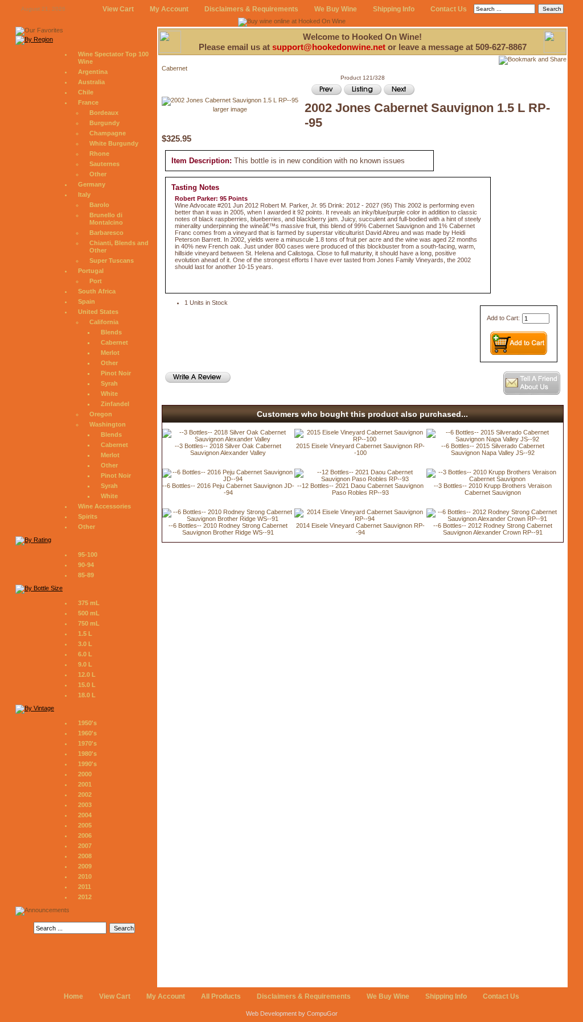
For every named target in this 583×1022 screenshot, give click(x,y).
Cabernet (114, 342)
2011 (84, 886)
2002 (85, 794)
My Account (169, 9)
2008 (85, 856)
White (109, 393)
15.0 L (87, 684)
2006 (85, 835)
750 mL (89, 623)
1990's (87, 763)
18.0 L (87, 695)
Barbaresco (106, 232)
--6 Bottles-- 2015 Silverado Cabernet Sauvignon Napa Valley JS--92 (492, 449)
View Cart (118, 9)
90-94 (86, 564)
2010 (85, 876)
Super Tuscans (111, 260)
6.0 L (85, 654)
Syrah (109, 383)
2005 (85, 825)
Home (73, 996)
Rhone (99, 153)
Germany (91, 184)
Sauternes (104, 163)
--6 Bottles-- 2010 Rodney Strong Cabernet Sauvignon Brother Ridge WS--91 (228, 529)
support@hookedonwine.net (328, 47)
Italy (84, 194)
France (88, 102)
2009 (85, 866)
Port (95, 281)
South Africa (97, 291)
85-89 (86, 575)
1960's (87, 733)
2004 (85, 815)
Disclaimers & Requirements (251, 9)
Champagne (107, 133)
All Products (221, 996)
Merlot (110, 352)
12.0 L (87, 674)
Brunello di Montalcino (106, 219)
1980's (87, 753)
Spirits (87, 516)
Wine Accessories (104, 506)
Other (97, 174)
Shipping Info (393, 9)
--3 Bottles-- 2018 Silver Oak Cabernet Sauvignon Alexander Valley (228, 449)
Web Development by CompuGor (292, 1013)
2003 (85, 804)
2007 (85, 845)
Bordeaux (103, 112)
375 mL (89, 602)
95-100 (87, 554)
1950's (87, 722)
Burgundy (104, 122)
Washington (107, 424)
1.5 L (85, 633)
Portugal (91, 270)
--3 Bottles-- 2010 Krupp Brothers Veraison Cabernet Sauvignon (493, 489)
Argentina (93, 71)
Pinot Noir (116, 373)
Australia (91, 81)
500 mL (89, 613)
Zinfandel (115, 403)
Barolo (99, 204)
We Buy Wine (335, 9)
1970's (87, 743)
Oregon (100, 414)
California (103, 321)
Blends (111, 332)
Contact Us (448, 9)
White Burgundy (113, 143)
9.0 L (85, 664)
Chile (85, 92)
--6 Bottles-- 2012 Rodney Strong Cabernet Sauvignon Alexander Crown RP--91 (492, 529)
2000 (85, 774)
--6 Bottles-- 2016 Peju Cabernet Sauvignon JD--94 (228, 489)
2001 (85, 784)
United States (98, 311)
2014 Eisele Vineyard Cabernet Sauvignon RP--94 (360, 529)
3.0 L (85, 643)
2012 (85, 896)
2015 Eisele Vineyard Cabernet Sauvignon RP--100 (360, 449)
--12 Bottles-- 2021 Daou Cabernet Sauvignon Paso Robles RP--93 (360, 489)
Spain (86, 301)
